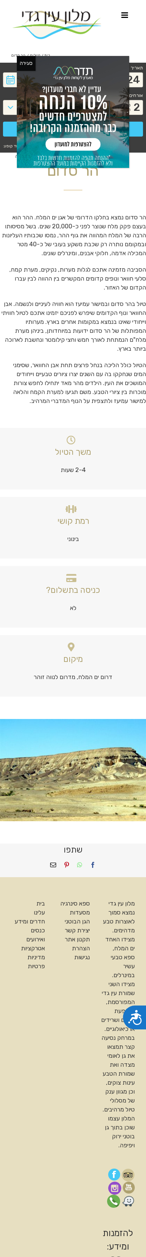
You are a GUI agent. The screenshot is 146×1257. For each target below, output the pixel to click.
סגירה (26, 63)
